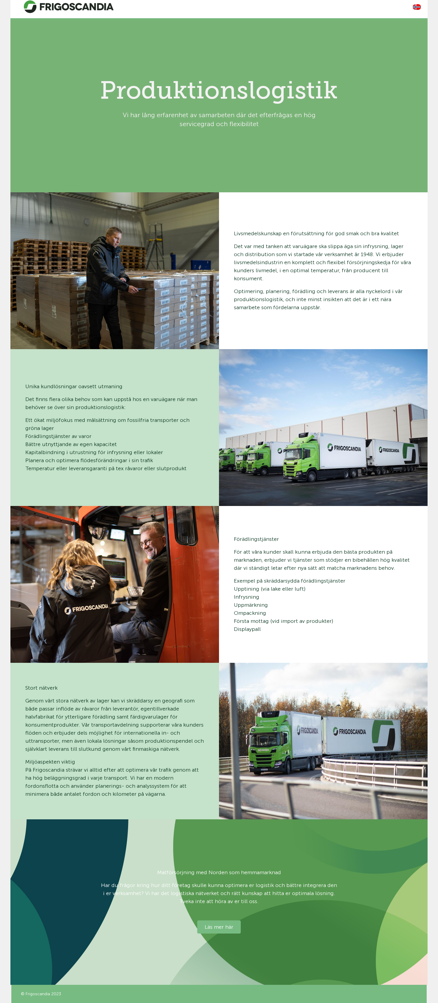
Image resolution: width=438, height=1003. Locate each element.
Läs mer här (219, 927)
